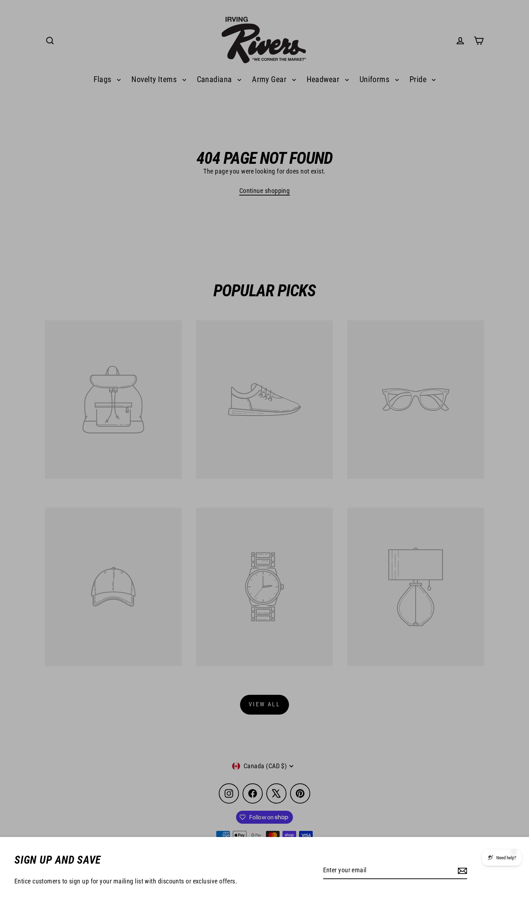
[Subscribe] (461, 870)
